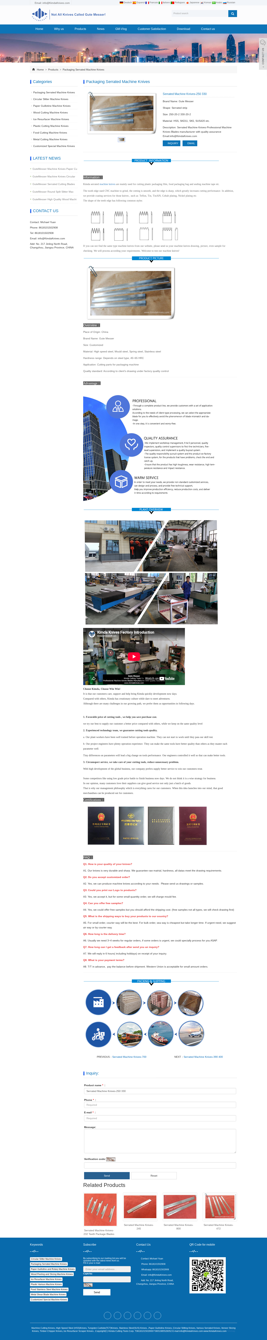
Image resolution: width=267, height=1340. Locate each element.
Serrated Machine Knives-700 (129, 1056)
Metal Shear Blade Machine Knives (48, 1294)
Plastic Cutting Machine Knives (50, 125)
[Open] (263, 54)
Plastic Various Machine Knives (46, 1284)
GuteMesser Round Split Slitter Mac (53, 191)
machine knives (107, 184)
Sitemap (231, 1331)
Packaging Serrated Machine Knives (83, 69)
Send (107, 1175)
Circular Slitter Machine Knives (50, 99)
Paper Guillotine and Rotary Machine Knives (53, 1269)
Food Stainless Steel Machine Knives (49, 1289)
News (100, 28)
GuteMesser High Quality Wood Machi (54, 199)
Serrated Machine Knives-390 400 (203, 1056)
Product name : (94, 1085)
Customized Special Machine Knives (54, 146)
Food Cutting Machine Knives (50, 132)
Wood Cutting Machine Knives (50, 112)
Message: (90, 1127)
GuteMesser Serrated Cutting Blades (54, 184)
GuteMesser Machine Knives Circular (54, 176)
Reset (154, 1175)
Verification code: (95, 1159)
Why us (59, 28)
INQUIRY (172, 143)
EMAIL (191, 143)
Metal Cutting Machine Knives (50, 139)
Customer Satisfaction (152, 28)
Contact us (208, 28)
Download (183, 28)
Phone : (90, 1099)
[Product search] (232, 13)
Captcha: (88, 1273)
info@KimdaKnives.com (51, 238)
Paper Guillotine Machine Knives (51, 105)
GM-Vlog (121, 28)
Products (80, 28)
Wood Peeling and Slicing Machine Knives (52, 1274)
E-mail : (90, 1112)
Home (39, 28)
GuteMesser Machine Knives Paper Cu (55, 168)
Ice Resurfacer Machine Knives (51, 119)
